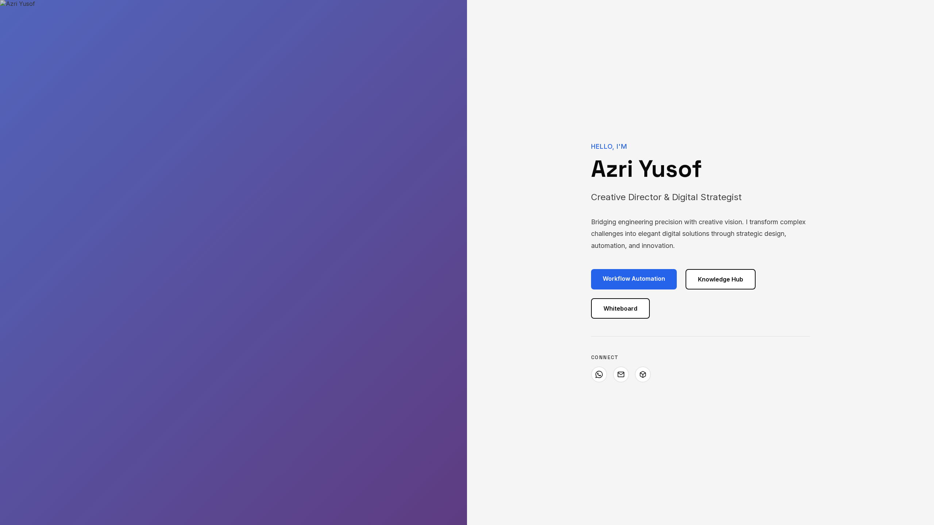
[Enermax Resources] (643, 374)
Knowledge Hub (720, 279)
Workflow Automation (634, 278)
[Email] (621, 374)
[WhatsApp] (599, 374)
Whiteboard (620, 308)
